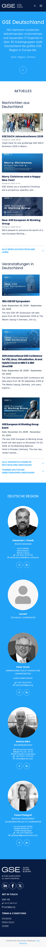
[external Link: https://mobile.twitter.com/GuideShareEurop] (20, 885)
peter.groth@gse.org (24, 685)
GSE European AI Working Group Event (20, 426)
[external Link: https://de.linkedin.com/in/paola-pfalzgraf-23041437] (27, 843)
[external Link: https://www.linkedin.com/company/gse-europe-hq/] (5, 885)
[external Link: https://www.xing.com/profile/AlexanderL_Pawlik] (19, 565)
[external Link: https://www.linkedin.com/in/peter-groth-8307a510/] (27, 692)
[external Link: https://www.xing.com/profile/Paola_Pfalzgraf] (19, 843)
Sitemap (5, 926)
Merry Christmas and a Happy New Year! (21, 178)
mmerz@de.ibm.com (24, 758)
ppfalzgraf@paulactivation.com (24, 835)
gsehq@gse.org (9, 907)
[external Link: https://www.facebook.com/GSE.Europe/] (12, 885)
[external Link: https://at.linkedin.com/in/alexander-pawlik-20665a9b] (27, 565)
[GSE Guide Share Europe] (12, 6)
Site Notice (6, 918)
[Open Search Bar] (35, 6)
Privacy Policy (8, 922)
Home (13, 57)
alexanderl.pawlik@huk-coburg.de (24, 557)
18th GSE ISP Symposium (16, 301)
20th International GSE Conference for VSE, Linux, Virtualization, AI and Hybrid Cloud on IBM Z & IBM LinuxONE (22, 361)
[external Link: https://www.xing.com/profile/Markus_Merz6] (19, 766)
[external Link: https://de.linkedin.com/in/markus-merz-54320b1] (27, 766)
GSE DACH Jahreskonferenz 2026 (22, 136)
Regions (21, 57)
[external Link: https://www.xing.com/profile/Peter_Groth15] (19, 692)
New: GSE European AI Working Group (21, 221)
